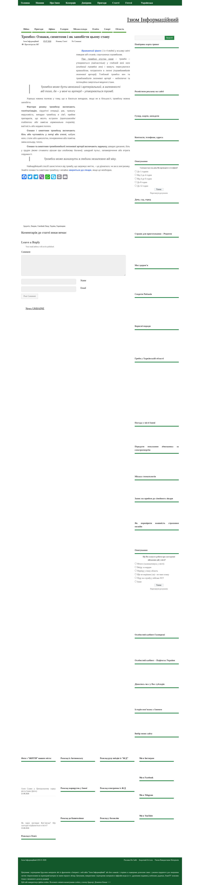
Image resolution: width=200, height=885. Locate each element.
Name (83, 280)
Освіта (95, 29)
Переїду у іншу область (147, 571)
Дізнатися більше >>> (103, 882)
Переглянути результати (159, 193)
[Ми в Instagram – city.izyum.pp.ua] (156, 769)
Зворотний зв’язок (146, 860)
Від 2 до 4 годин (144, 175)
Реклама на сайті (130, 860)
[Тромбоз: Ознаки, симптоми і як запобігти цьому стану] (22, 236)
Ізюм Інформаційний (31, 41)
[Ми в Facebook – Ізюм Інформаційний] (156, 787)
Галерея (64, 29)
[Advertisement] (75, 202)
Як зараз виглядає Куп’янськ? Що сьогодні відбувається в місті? (38, 824)
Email (83, 288)
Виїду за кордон (144, 567)
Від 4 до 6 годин (144, 179)
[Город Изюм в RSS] (100, 866)
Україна (52, 226)
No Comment (76, 41)
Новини (40, 3)
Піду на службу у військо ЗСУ (150, 578)
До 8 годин (142, 182)
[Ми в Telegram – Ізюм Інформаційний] (156, 806)
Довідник (86, 3)
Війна (26, 29)
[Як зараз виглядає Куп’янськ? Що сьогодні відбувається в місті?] (43, 820)
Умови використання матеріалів (167, 860)
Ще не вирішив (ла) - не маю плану (153, 574)
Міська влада (80, 29)
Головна (25, 3)
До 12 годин (142, 186)
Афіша (51, 29)
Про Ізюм (55, 3)
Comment (25, 252)
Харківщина (60, 226)
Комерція (71, 3)
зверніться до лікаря (80, 170)
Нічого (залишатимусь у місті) (150, 564)
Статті (115, 3)
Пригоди (101, 3)
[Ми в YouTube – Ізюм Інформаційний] (156, 825)
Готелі (128, 3)
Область (120, 29)
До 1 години (142, 172)
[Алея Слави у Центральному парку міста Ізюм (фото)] (43, 786)
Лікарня (33, 226)
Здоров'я (26, 226)
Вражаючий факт (91, 50)
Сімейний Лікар (43, 226)
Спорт (107, 29)
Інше (139, 582)
